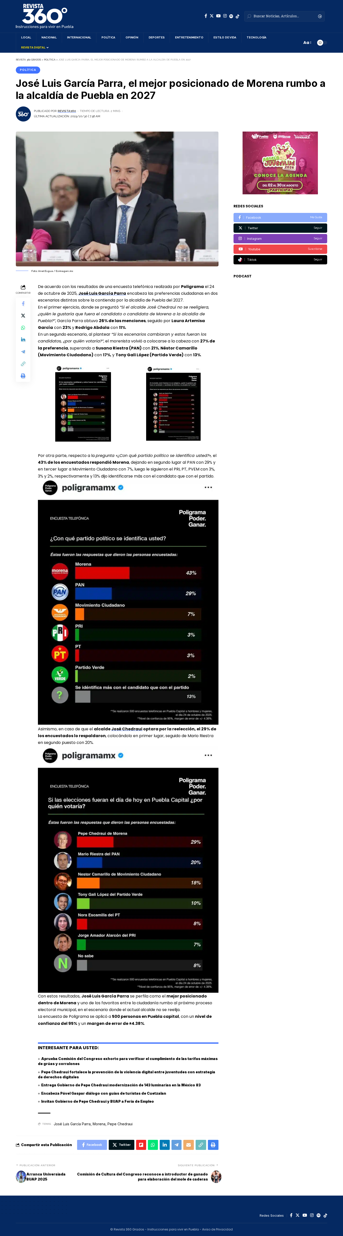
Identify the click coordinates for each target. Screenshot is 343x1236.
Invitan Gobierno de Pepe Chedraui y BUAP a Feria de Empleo (97, 1101)
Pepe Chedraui (120, 1124)
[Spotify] (231, 16)
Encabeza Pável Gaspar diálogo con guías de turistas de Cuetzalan (103, 1093)
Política (28, 70)
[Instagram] (225, 16)
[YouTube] (218, 16)
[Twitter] (211, 16)
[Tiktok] (280, 259)
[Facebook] (205, 16)
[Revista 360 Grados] (44, 16)
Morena (99, 1124)
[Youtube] (280, 249)
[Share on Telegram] (23, 352)
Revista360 (67, 111)
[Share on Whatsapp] (23, 328)
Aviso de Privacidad (217, 1229)
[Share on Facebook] (23, 304)
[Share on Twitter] (23, 316)
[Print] (23, 376)
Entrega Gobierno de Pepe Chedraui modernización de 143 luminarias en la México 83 (121, 1085)
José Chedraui (126, 729)
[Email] (188, 1145)
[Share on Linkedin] (23, 340)
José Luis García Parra (72, 1124)
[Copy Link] (23, 364)
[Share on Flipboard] (141, 1145)
